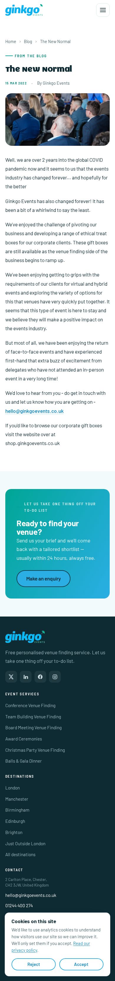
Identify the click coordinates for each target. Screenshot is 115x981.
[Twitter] (11, 677)
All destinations (20, 854)
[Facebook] (40, 677)
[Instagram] (55, 677)
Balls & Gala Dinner (23, 760)
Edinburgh (15, 821)
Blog (28, 41)
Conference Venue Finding (30, 705)
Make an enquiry (43, 578)
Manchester (16, 799)
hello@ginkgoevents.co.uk (34, 411)
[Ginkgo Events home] (24, 10)
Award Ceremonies (23, 738)
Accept (81, 964)
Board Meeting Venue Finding (33, 727)
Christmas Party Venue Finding (35, 750)
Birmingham (17, 809)
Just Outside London (25, 843)
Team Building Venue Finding (33, 716)
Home (10, 41)
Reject (33, 964)
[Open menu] (103, 10)
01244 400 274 (19, 905)
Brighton (13, 832)
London (12, 787)
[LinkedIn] (26, 677)
